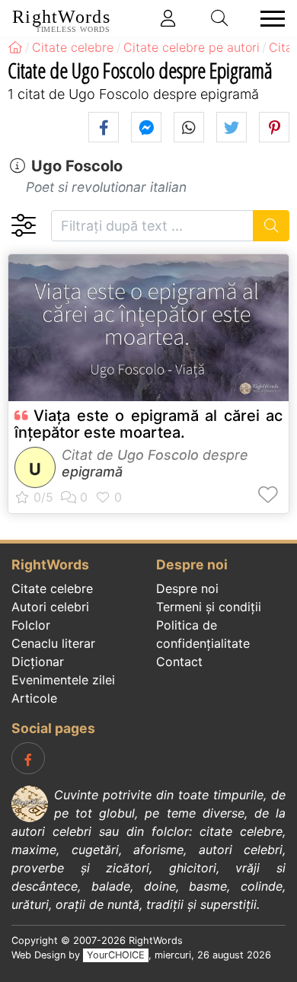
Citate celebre (52, 588)
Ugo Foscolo (77, 166)
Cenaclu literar (53, 643)
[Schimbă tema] (23, 225)
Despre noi (187, 588)
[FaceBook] (28, 758)
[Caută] (271, 225)
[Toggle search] (220, 18)
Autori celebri (50, 606)
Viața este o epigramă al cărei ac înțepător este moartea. (148, 424)
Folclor (30, 625)
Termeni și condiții (208, 606)
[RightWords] (15, 47)
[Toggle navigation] (268, 19)
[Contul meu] (168, 18)
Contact (179, 661)
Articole (34, 698)
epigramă (92, 472)
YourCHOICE (116, 955)
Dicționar (37, 661)
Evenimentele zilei (63, 679)
